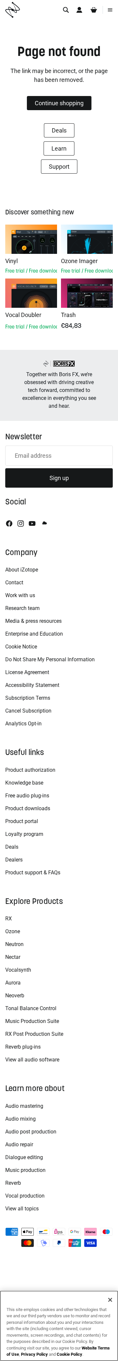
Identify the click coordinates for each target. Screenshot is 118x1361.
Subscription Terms (27, 698)
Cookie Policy (69, 1354)
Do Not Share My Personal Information (50, 659)
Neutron (14, 944)
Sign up (59, 477)
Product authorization (30, 770)
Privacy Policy (34, 1354)
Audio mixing (20, 1119)
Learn (59, 148)
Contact (14, 582)
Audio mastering (24, 1106)
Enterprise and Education (34, 634)
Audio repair (19, 1144)
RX (8, 918)
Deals (59, 130)
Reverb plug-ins (23, 1047)
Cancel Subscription (28, 711)
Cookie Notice (21, 647)
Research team (22, 608)
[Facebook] (9, 523)
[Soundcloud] (44, 523)
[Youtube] (32, 523)
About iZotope (21, 570)
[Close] (110, 1300)
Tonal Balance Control (30, 1008)
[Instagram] (21, 523)
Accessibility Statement (32, 685)
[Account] (79, 10)
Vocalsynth (18, 970)
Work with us (20, 595)
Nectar (12, 957)
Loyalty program (24, 834)
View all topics (22, 1208)
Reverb (13, 1183)
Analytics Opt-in (23, 723)
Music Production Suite (32, 1021)
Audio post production (30, 1132)
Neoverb (14, 995)
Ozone (12, 931)
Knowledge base (24, 783)
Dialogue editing (24, 1157)
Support (59, 166)
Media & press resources (33, 621)
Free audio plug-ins (27, 795)
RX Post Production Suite (34, 1034)
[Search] (66, 10)
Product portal (21, 821)
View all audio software (32, 1060)
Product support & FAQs (32, 872)
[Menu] (110, 10)
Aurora (13, 983)
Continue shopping (59, 103)
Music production (25, 1170)
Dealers (14, 860)
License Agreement (27, 672)
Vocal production (25, 1196)
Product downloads (27, 808)
